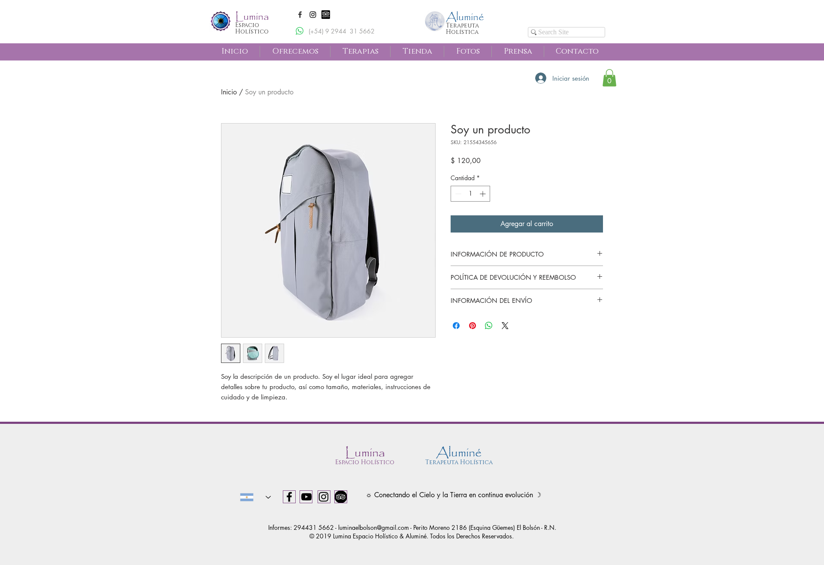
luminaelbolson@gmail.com (373, 527)
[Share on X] (505, 325)
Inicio (229, 92)
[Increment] (483, 193)
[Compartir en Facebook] (456, 325)
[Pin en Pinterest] (472, 325)
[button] (300, 14)
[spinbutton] (470, 193)
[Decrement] (457, 193)
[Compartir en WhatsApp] (489, 325)
